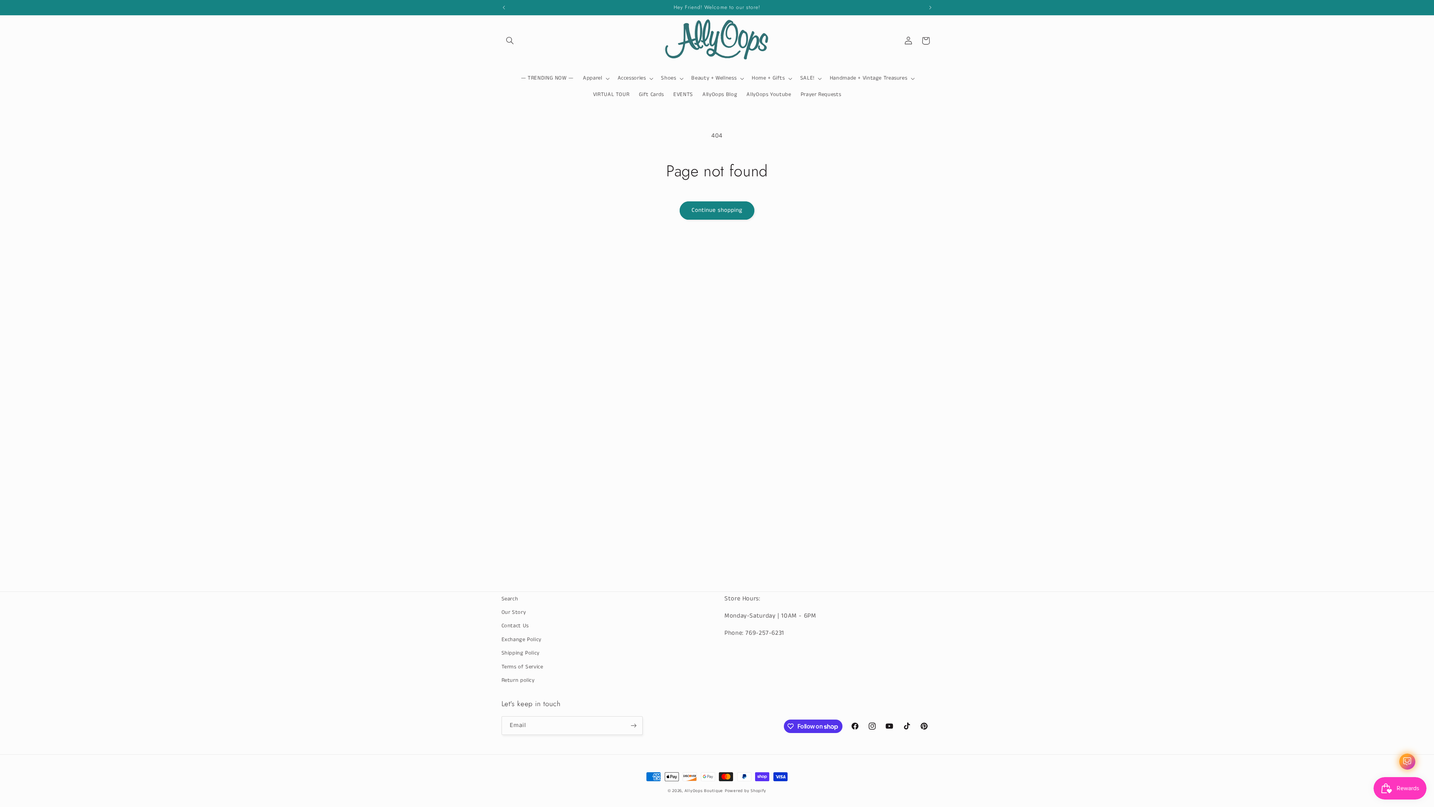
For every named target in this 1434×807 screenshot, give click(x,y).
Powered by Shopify (745, 791)
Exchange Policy (521, 639)
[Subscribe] (633, 725)
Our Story (514, 612)
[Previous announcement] (504, 7)
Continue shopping (717, 210)
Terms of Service (522, 667)
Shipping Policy (521, 653)
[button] (510, 40)
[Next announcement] (930, 7)
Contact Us (515, 626)
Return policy (518, 680)
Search (510, 599)
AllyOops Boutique (704, 791)
